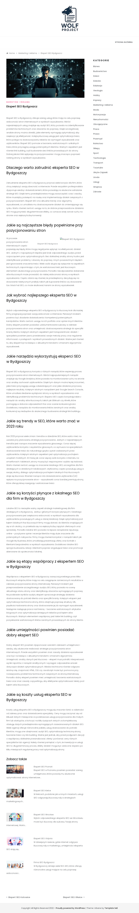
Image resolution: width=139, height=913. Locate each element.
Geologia (97, 90)
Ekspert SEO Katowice (19, 897)
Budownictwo (100, 71)
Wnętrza (97, 186)
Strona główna (124, 42)
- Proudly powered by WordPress (69, 908)
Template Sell (111, 908)
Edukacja (97, 85)
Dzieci (96, 76)
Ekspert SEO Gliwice (72, 897)
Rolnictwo (98, 143)
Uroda (96, 177)
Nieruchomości (100, 119)
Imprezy (97, 100)
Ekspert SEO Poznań (43, 766)
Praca (96, 129)
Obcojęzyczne (100, 124)
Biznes (96, 66)
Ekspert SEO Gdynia (43, 838)
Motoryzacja (99, 114)
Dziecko (97, 80)
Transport (98, 162)
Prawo (96, 133)
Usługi (96, 182)
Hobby (96, 95)
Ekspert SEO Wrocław (44, 814)
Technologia (99, 158)
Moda (96, 109)
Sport (96, 153)
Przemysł (97, 138)
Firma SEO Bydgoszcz (44, 862)
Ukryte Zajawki (100, 172)
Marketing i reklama (18, 102)
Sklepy (96, 148)
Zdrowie (97, 191)
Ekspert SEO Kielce (42, 790)
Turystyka (98, 167)
